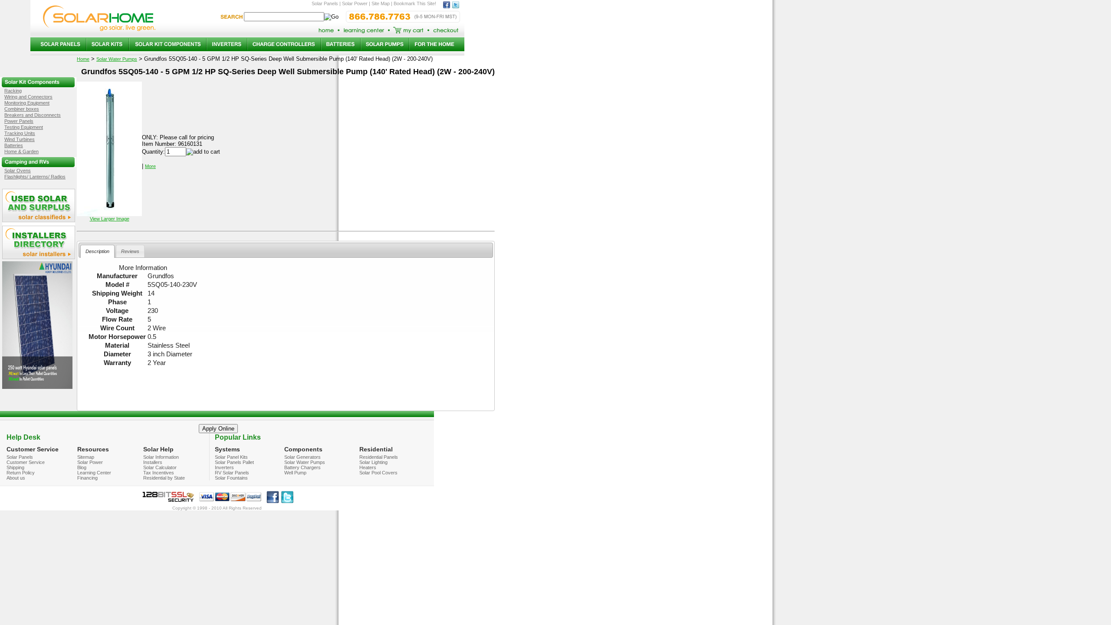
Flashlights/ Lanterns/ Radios (35, 176)
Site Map (380, 3)
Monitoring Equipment (26, 102)
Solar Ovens (17, 170)
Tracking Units (19, 133)
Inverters (224, 467)
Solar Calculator (160, 467)
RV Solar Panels (232, 472)
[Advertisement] (286, 385)
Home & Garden (21, 151)
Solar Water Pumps (116, 59)
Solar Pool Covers (378, 472)
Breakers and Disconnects (32, 115)
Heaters (367, 467)
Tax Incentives (158, 472)
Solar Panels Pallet (234, 462)
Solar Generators (302, 457)
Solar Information (161, 457)
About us (16, 477)
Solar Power (90, 462)
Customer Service (26, 462)
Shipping (15, 467)
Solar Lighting (373, 462)
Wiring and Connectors (28, 96)
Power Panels (18, 121)
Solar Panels (20, 457)
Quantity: (153, 151)
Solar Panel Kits (231, 457)
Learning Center (94, 472)
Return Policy (21, 472)
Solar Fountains (231, 477)
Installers (152, 462)
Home (83, 59)
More (150, 166)
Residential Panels (378, 457)
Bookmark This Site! (415, 3)
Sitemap (85, 457)
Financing (87, 477)
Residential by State (164, 477)
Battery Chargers (302, 467)
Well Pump (295, 472)
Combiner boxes (21, 109)
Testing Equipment (23, 127)
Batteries (13, 145)
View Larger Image (109, 218)
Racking (13, 90)
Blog (81, 467)
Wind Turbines (19, 139)
